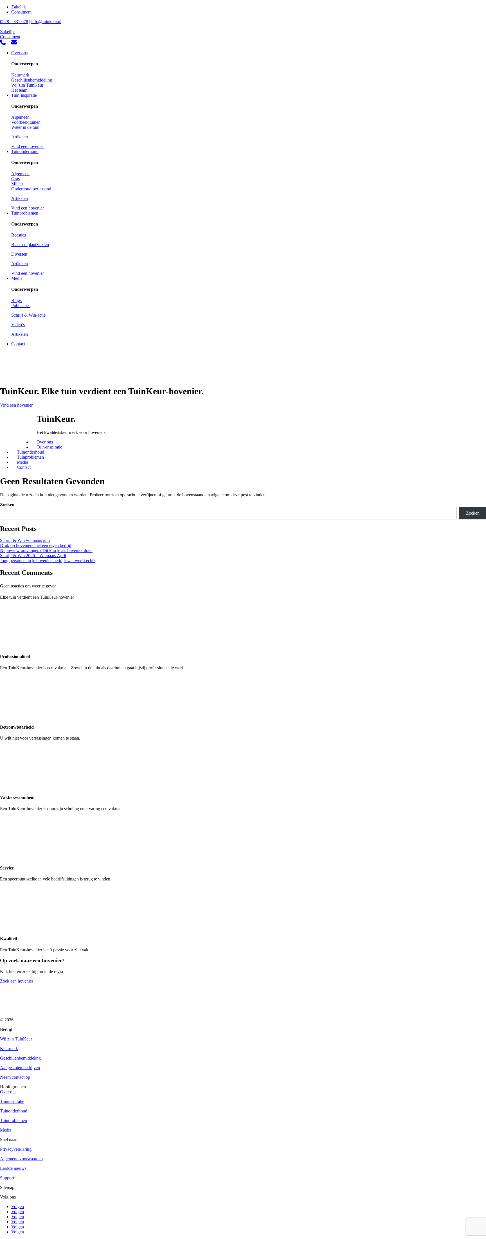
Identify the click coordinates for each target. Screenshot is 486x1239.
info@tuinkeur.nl (46, 21)
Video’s (18, 324)
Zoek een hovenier (16, 981)
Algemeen (20, 117)
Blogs (16, 300)
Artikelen (19, 136)
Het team (19, 90)
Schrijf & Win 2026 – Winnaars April (33, 555)
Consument (21, 12)
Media (16, 278)
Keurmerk (20, 75)
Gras (15, 178)
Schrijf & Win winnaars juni (25, 540)
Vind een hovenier (27, 146)
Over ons (19, 52)
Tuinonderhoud (25, 151)
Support (7, 1177)
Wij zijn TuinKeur (27, 85)
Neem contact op (15, 1077)
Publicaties (20, 305)
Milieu (17, 183)
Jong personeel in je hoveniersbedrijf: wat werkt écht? (47, 560)
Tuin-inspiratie (24, 95)
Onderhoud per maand (31, 188)
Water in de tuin (25, 127)
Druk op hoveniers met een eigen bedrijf (35, 545)
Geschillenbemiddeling (31, 80)
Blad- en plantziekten (30, 244)
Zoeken (7, 504)
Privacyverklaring (16, 1149)
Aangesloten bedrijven (20, 1067)
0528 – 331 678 (14, 21)
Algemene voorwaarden (21, 1158)
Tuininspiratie (12, 1101)
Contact (18, 343)
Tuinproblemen (24, 213)
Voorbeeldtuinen (25, 122)
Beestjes (18, 235)
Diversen (19, 254)
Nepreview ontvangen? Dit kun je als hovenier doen (46, 550)
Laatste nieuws (13, 1168)
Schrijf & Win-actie (28, 315)
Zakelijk (18, 6)
